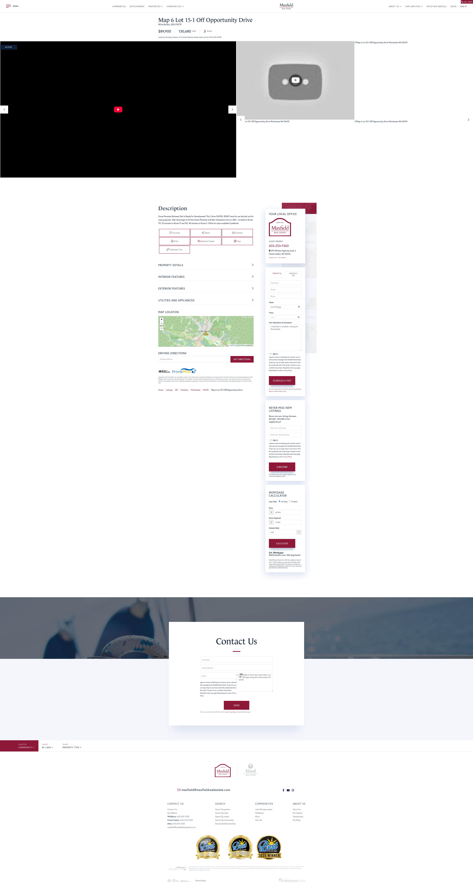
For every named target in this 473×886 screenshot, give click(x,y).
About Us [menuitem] (394, 6)
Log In (453, 6)
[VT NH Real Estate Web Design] (292, 880)
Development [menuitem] (137, 6)
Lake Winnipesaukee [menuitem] (263, 809)
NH (176, 390)
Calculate (282, 543)
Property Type (71, 747)
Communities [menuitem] (174, 6)
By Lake (46, 747)
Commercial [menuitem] (119, 6)
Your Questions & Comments (280, 322)
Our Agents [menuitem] (297, 813)
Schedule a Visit (293, 274)
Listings (169, 390)
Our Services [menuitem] (412, 6)
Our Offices (172, 813)
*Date (271, 302)
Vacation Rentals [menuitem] (436, 6)
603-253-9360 (279, 246)
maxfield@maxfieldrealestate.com (205, 790)
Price (271, 508)
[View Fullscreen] (161, 328)
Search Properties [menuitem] (222, 809)
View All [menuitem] (258, 820)
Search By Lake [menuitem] (221, 813)
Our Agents (282, 257)
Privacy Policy (287, 370)
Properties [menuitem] (154, 6)
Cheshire (184, 390)
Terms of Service (279, 391)
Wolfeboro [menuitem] (259, 813)
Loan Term (273, 501)
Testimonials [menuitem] (298, 816)
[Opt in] (236, 675)
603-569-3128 (183, 816)
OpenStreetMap (240, 345)
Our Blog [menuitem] (296, 820)
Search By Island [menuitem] (222, 816)
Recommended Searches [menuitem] (225, 823)
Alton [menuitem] (257, 816)
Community (25, 747)
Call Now (468, 2)
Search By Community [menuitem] (224, 820)
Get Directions (242, 359)
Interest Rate (274, 528)
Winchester (195, 390)
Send (237, 705)
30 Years (284, 501)
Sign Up (463, 6)
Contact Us (273, 257)
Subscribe (282, 466)
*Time (271, 313)
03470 (206, 390)
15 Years (294, 501)
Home (160, 390)
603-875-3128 (179, 823)
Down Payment (275, 518)
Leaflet (231, 345)
